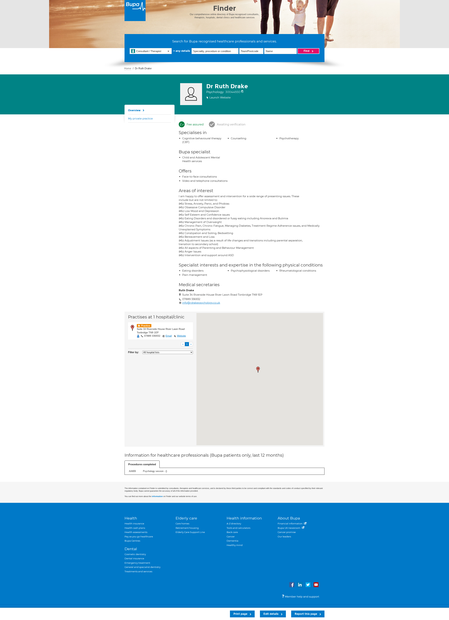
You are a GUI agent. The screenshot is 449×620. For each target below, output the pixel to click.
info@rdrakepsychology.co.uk (201, 302)
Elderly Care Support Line (190, 532)
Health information (244, 518)
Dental (131, 549)
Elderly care (186, 518)
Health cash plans (135, 527)
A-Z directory (234, 523)
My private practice (140, 118)
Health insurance (134, 523)
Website (181, 335)
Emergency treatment (137, 562)
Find (307, 50)
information (157, 496)
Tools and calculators (238, 527)
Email (169, 335)
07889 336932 (152, 335)
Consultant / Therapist (148, 51)
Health (131, 518)
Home (127, 68)
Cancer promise (287, 532)
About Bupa (289, 518)
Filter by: (133, 352)
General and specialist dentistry (142, 567)
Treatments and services (138, 571)
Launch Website (220, 97)
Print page (240, 613)
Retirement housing (187, 527)
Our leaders (284, 536)
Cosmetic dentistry (135, 554)
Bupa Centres (132, 540)
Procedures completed (142, 464)
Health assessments (136, 532)
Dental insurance (134, 558)
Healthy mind (235, 545)
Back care (232, 532)
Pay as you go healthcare (139, 536)
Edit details (271, 613)
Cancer (231, 536)
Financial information (290, 523)
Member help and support (301, 596)
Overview (134, 110)
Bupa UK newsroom (289, 527)
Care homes (182, 523)
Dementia (232, 540)
